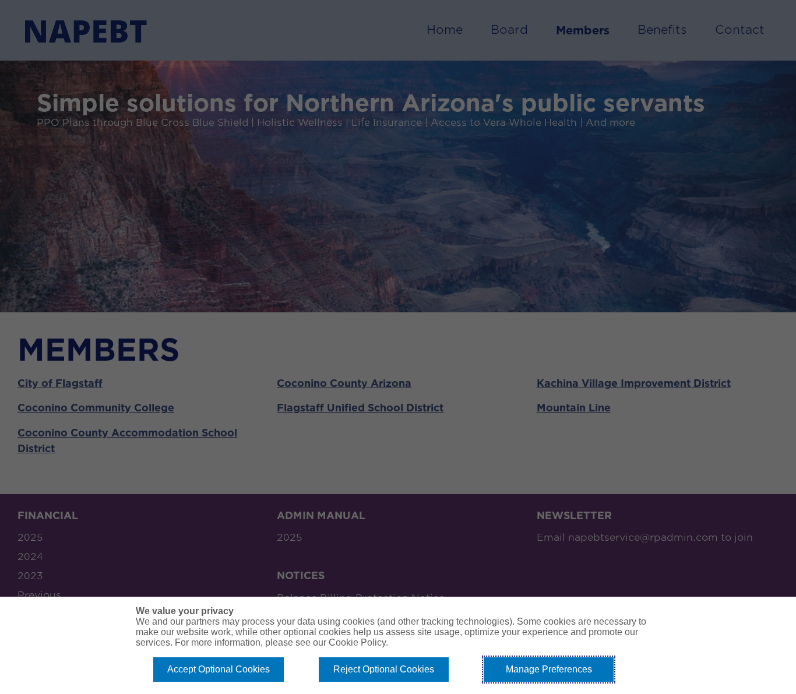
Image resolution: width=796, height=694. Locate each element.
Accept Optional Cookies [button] (218, 669)
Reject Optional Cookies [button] (383, 669)
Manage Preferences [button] (549, 669)
